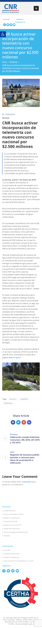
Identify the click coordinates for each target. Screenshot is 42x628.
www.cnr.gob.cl (15, 357)
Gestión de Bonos (9, 511)
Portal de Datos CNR (10, 521)
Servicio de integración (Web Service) (16, 532)
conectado (26, 481)
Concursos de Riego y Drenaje (14, 514)
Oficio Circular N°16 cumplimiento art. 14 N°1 (19, 561)
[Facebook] (7, 24)
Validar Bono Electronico (12, 529)
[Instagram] (4, 24)
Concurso (12, 399)
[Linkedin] (29, 422)
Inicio (4, 62)
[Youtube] (14, 24)
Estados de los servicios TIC (13, 525)
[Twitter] (11, 24)
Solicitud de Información (12, 554)
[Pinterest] (24, 422)
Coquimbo (24, 399)
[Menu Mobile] (36, 8)
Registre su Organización (12, 518)
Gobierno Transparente (11, 557)
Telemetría (7, 403)
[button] (3, 34)
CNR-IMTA (7, 536)
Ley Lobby (7, 550)
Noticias (13, 62)
